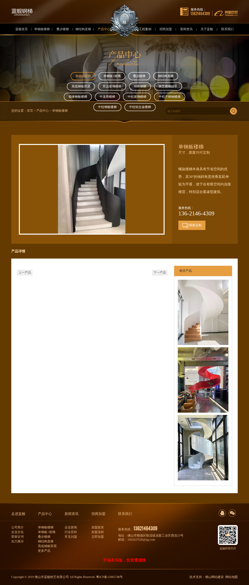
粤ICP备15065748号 (109, 577)
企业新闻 (71, 527)
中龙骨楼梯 (107, 96)
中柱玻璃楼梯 (137, 96)
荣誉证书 (17, 536)
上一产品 (24, 272)
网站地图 (231, 577)
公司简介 (17, 527)
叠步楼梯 (139, 76)
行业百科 (71, 532)
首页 (30, 110)
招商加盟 (98, 514)
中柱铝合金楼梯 (140, 107)
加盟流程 (97, 532)
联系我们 (125, 514)
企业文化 (17, 532)
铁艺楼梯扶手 (168, 86)
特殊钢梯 (140, 86)
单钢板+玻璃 (112, 76)
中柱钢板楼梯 (107, 107)
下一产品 (159, 272)
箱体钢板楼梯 (77, 96)
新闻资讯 (72, 514)
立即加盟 (97, 536)
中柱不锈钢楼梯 (170, 96)
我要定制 (195, 225)
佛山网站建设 (214, 577)
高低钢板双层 (81, 86)
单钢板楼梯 (83, 76)
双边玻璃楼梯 (112, 86)
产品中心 (42, 110)
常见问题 (71, 536)
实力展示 (17, 541)
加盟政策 (97, 527)
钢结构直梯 (166, 76)
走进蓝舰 (18, 514)
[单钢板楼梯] (203, 312)
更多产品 (44, 550)
